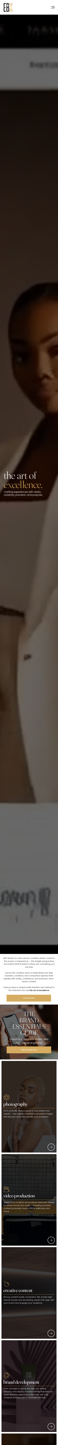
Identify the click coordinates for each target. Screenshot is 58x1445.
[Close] (51, 1147)
